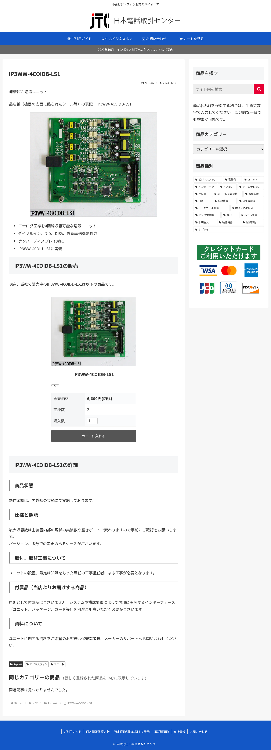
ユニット (59, 664)
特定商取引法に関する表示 (132, 731)
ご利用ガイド (73, 731)
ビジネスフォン (38, 664)
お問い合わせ (198, 731)
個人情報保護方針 (98, 731)
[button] (259, 89)
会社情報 (179, 731)
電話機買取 (161, 731)
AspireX (18, 664)
